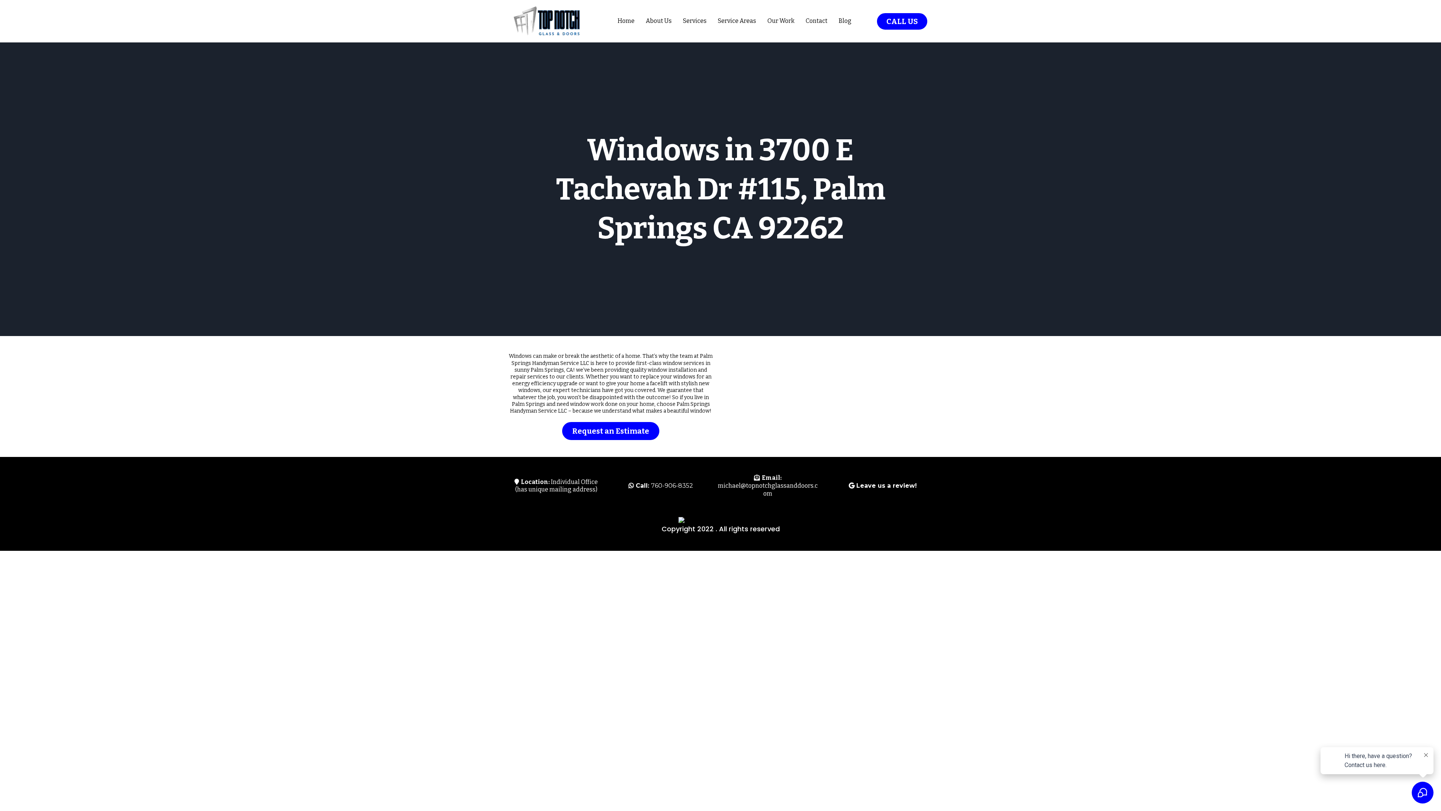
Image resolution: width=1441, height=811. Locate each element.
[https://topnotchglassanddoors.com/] (546, 21)
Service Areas (737, 20)
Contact (816, 20)
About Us (659, 20)
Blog (845, 20)
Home (626, 20)
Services (695, 20)
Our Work (780, 20)
